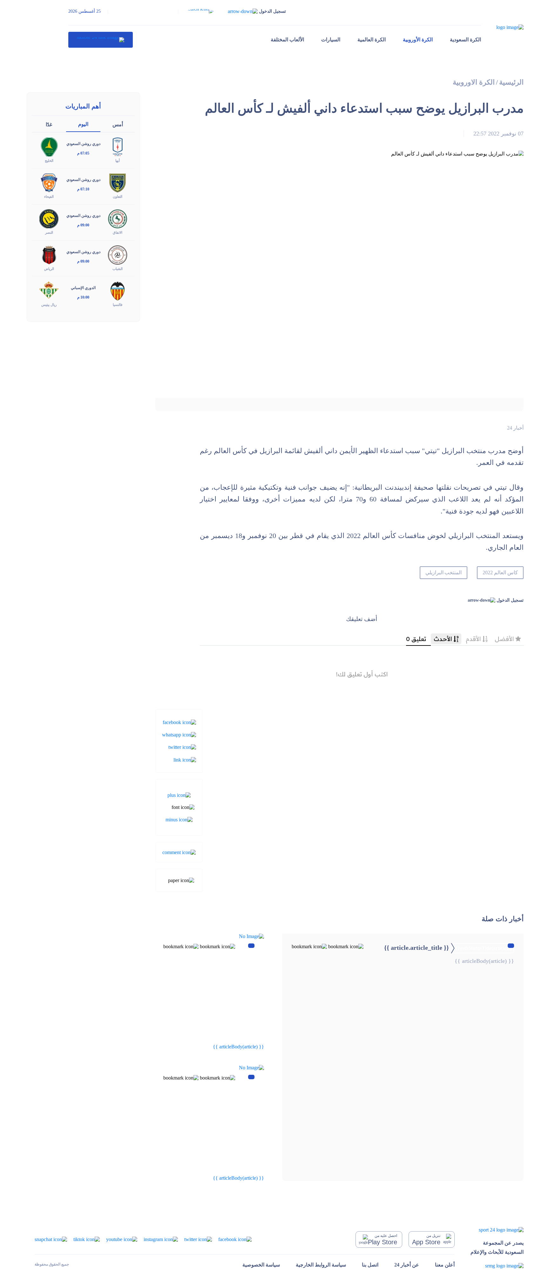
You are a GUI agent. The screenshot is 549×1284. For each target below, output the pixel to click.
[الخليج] (48, 146)
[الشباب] (117, 254)
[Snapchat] (51, 1239)
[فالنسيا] (117, 290)
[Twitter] (182, 746)
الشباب (117, 269)
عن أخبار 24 (406, 1264)
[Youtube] (121, 1239)
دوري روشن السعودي (83, 144)
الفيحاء (49, 196)
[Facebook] (179, 721)
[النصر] (48, 218)
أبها (117, 160)
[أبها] (117, 146)
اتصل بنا (370, 1264)
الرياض (49, 269)
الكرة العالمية (371, 39)
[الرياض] (48, 254)
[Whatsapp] (179, 734)
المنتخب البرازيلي (443, 572)
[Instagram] (161, 1239)
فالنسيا (117, 305)
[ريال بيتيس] (48, 290)
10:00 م (83, 297)
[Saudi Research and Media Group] (497, 1265)
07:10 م (83, 189)
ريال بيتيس (49, 305)
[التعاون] (117, 182)
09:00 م (83, 225)
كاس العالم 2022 (500, 572)
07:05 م (83, 153)
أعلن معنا (445, 1264)
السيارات (330, 39)
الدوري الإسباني (83, 288)
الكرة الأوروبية (418, 39)
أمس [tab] (117, 124)
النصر (49, 232)
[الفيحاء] (48, 182)
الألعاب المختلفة (287, 39)
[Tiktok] (86, 1239)
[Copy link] (184, 759)
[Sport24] (497, 1230)
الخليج (49, 160)
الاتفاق (117, 232)
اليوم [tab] (83, 124)
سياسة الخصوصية (261, 1264)
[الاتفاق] (117, 218)
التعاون (117, 196)
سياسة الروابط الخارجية (321, 1264)
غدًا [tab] (49, 124)
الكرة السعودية (465, 39)
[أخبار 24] (100, 39)
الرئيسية (511, 82)
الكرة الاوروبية (474, 82)
